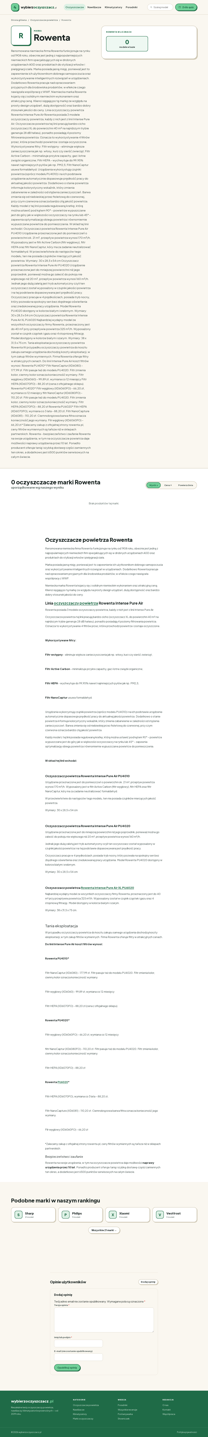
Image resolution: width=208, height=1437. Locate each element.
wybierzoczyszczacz (32, 1401)
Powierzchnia (185, 485)
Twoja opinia (62, 1305)
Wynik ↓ (153, 485)
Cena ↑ (168, 485)
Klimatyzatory (113, 7)
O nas (165, 1405)
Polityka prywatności (187, 1432)
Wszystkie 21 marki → (104, 1230)
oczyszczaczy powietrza (76, 603)
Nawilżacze (94, 7)
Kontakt (166, 1409)
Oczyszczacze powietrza (44, 20)
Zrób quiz (188, 7)
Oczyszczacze (74, 7)
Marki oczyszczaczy (83, 1418)
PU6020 (63, 1082)
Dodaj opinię (148, 1282)
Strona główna (19, 20)
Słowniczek (124, 1418)
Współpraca (168, 1414)
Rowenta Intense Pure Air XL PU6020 (107, 888)
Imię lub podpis (63, 1337)
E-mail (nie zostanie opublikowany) (73, 1351)
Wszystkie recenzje (127, 1409)
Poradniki (131, 7)
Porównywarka (125, 1414)
